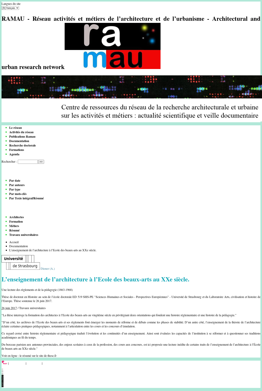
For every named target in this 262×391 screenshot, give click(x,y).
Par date (14, 180)
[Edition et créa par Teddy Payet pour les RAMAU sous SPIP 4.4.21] (2, 386)
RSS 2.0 (48, 363)
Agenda (14, 154)
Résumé (14, 230)
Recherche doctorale (22, 145)
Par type (14, 189)
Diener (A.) (48, 268)
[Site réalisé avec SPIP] (4, 363)
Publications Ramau (22, 136)
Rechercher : (9, 161)
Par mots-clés (17, 193)
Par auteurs (17, 185)
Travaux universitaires (23, 234)
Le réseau (15, 127)
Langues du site (11, 4)
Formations (16, 149)
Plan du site (34, 363)
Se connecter (17, 363)
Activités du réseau (21, 132)
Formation (16, 221)
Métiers (14, 226)
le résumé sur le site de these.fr (38, 356)
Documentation (19, 141)
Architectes (16, 217)
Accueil (14, 242)
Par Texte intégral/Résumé (26, 198)
